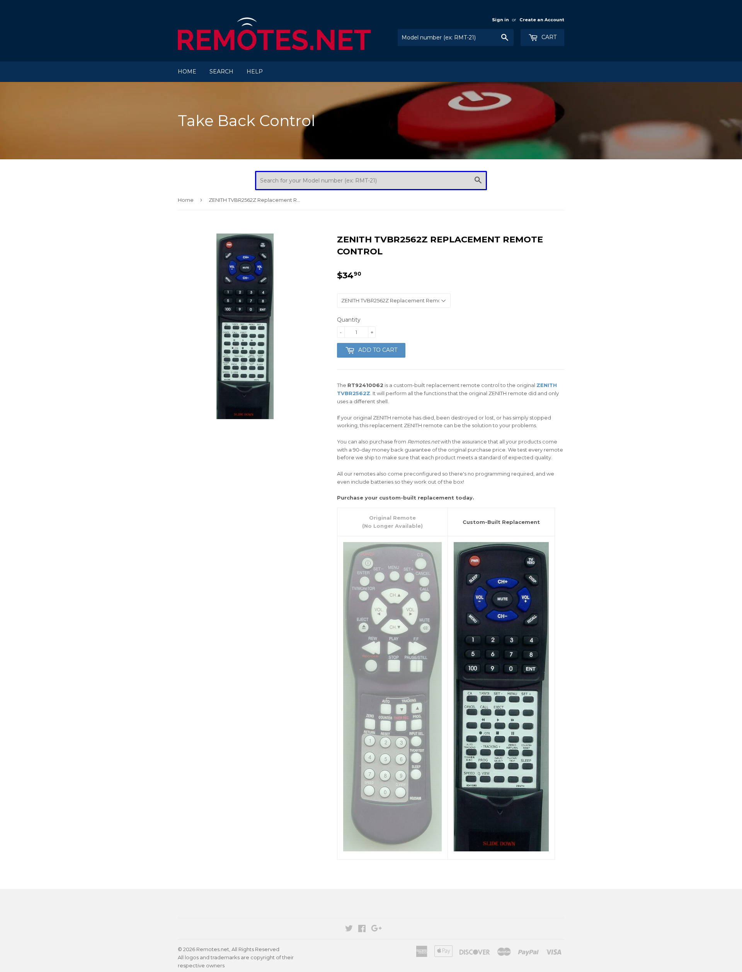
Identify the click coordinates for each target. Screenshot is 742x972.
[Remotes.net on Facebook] (362, 929)
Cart (548, 37)
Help (255, 71)
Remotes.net (212, 949)
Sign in (500, 19)
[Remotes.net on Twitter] (349, 929)
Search (221, 71)
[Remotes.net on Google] (376, 929)
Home (187, 71)
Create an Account (541, 19)
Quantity (349, 319)
